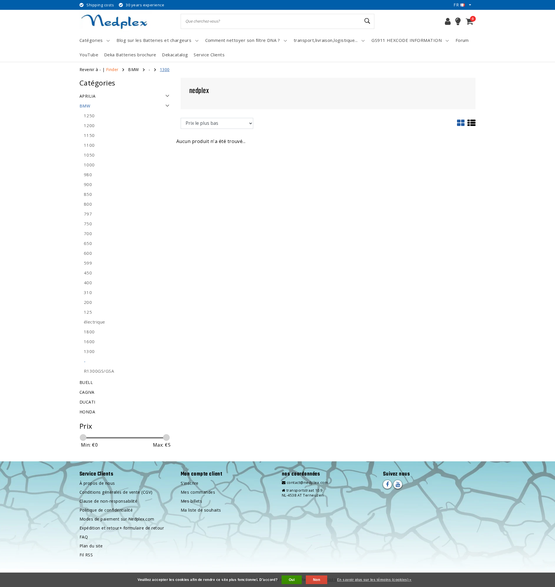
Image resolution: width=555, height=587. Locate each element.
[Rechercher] (367, 21)
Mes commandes (198, 492)
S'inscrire (190, 483)
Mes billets (191, 501)
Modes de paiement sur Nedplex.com (116, 519)
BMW (133, 69)
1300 (165, 69)
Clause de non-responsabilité (108, 501)
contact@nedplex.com (307, 482)
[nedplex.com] (115, 21)
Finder (112, 69)
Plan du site (91, 546)
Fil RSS (86, 555)
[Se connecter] (448, 21)
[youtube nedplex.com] (397, 484)
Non (316, 580)
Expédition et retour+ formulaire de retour (121, 528)
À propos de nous (97, 483)
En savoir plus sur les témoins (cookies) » (374, 580)
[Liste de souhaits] (458, 21)
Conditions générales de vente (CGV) (116, 492)
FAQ (83, 537)
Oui (292, 580)
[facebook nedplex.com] (387, 484)
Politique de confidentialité (106, 510)
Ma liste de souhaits (201, 510)
